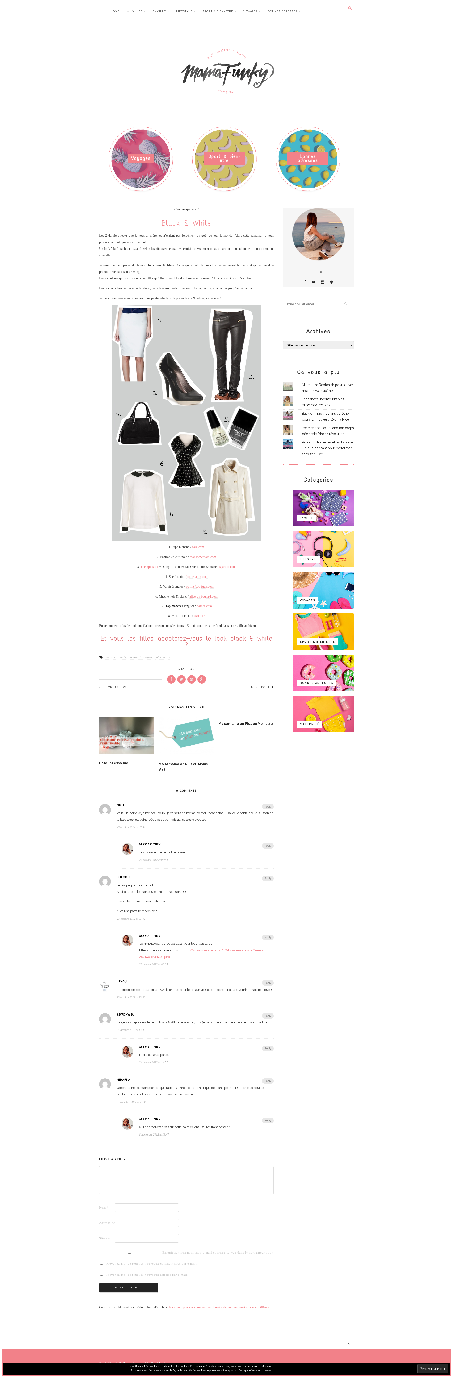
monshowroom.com (203, 557)
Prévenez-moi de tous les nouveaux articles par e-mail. (147, 1274)
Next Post (261, 687)
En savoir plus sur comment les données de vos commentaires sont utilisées (219, 1307)
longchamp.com (197, 576)
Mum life (134, 11)
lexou (122, 982)
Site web (105, 1238)
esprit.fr (199, 616)
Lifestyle (184, 11)
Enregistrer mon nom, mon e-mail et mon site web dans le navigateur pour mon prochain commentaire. (169, 1252)
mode (122, 657)
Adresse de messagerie (106, 1223)
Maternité (309, 724)
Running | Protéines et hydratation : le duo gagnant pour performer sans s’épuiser (327, 448)
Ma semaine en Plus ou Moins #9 (245, 724)
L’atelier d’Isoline (113, 763)
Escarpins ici (149, 567)
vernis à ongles (141, 657)
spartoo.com (227, 567)
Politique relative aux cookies (255, 1370)
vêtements (162, 657)
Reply (267, 806)
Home (115, 11)
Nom (104, 1207)
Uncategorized (186, 209)
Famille (159, 11)
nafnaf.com (204, 606)
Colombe (124, 877)
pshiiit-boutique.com (200, 586)
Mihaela (123, 1080)
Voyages (250, 11)
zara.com (198, 547)
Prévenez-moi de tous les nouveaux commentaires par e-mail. (152, 1263)
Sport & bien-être (218, 11)
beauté (110, 657)
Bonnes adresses (282, 11)
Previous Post (115, 687)
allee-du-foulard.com (203, 596)
